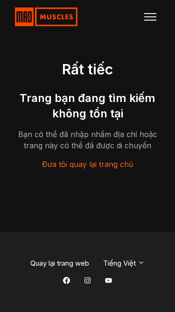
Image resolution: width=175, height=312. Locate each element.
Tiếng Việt (120, 263)
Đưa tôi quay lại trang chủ (87, 164)
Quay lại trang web (59, 263)
